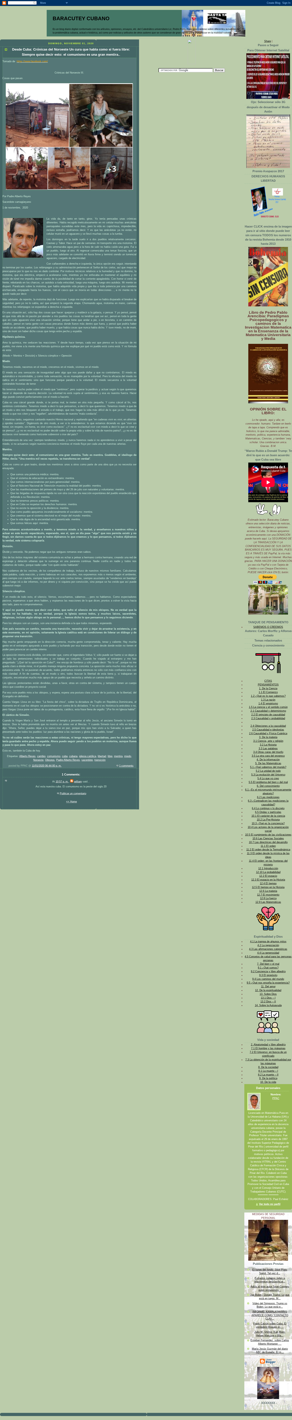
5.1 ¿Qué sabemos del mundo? (268, 767)
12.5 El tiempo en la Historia (268, 887)
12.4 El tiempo (268, 883)
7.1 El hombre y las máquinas (268, 1048)
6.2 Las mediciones (268, 797)
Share (267, 41)
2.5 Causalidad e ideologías (268, 729)
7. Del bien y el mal (268, 964)
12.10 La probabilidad (268, 872)
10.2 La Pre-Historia (268, 819)
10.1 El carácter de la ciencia (268, 816)
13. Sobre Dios (268, 994)
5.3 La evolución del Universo (268, 774)
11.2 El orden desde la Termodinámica (268, 849)
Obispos (50, 760)
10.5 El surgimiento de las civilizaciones (268, 834)
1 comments (126, 765)
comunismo (53, 756)
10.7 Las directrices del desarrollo (268, 842)
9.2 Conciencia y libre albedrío (268, 971)
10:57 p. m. (62, 781)
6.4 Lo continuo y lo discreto (268, 808)
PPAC (275, 1098)
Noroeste (38, 760)
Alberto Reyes (27, 756)
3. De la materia (268, 737)
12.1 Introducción (268, 868)
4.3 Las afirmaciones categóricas (268, 949)
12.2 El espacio (268, 876)
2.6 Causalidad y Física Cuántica (268, 733)
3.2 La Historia (268, 744)
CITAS (268, 681)
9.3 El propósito (268, 975)
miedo (127, 756)
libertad (102, 756)
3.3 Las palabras (268, 748)
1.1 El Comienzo (268, 692)
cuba (65, 756)
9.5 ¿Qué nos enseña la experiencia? (268, 982)
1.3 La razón (268, 699)
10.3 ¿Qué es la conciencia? (268, 823)
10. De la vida (268, 1082)
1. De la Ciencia (268, 688)
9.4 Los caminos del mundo (268, 979)
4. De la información (268, 759)
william (78, 781)
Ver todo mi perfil (269, 1204)
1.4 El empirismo (268, 703)
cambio (41, 756)
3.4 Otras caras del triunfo (268, 752)
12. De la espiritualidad (268, 990)
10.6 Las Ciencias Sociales (268, 838)
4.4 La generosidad (268, 952)
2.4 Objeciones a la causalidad (268, 726)
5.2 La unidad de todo (268, 771)
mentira (118, 756)
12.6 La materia (268, 891)
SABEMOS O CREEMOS (268, 627)
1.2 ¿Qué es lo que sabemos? (268, 696)
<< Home (71, 801)
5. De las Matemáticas (268, 763)
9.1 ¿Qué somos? (268, 967)
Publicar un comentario (73, 793)
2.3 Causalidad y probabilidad (268, 718)
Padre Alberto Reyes (68, 760)
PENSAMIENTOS (268, 684)
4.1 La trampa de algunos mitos (268, 941)
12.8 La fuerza (268, 898)
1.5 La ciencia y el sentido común (268, 707)
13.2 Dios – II (268, 1001)
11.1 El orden (268, 846)
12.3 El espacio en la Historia (268, 879)
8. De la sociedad (268, 1067)
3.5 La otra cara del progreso (268, 755)
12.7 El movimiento (268, 894)
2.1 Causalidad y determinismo (268, 711)
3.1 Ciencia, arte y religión (268, 741)
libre (110, 756)
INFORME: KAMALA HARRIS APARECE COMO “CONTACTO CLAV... (269, 1315)
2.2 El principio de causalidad (268, 714)
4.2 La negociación (268, 945)
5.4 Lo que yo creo (268, 778)
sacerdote (87, 760)
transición (99, 760)
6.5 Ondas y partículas (268, 812)
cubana (73, 756)
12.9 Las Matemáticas (268, 902)
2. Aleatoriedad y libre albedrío (268, 1044)
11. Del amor (268, 986)
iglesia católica (87, 756)
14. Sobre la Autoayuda (268, 1005)
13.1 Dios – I (268, 997)
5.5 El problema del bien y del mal (268, 782)
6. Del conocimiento (268, 786)
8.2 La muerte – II (268, 1074)
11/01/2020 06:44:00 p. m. (47, 765)
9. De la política (268, 1078)
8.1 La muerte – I (268, 1071)
